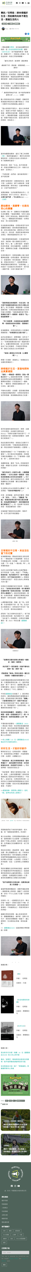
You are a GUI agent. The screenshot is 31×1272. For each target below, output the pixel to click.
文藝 (11, 1238)
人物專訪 (10, 23)
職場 (10, 1230)
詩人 (14, 1100)
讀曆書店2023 (9, 928)
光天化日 (21, 1026)
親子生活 (20, 1121)
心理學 (14, 1234)
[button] (25, 3)
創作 (6, 1100)
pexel (11, 820)
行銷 (21, 1234)
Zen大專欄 (6, 1234)
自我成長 (13, 1121)
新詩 (10, 1100)
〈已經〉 (4, 199)
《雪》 (3, 156)
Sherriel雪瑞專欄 (20, 1238)
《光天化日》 (5, 52)
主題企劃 (4, 23)
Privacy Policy (13, 1258)
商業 (4, 1242)
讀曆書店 (17, 23)
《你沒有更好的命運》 (15, 49)
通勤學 (5, 1238)
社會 (4, 1230)
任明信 (11, 47)
